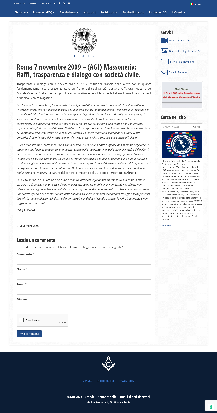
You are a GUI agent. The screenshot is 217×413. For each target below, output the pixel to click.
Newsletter (19, 3)
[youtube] (64, 4)
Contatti (32, 3)
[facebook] (59, 4)
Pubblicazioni (108, 12)
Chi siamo (20, 12)
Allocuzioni (89, 12)
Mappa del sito (105, 381)
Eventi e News (68, 12)
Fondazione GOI (158, 12)
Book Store (45, 3)
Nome (22, 269)
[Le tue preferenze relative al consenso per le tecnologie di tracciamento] (211, 407)
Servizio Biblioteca (133, 12)
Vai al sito (166, 225)
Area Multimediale (179, 40)
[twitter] (54, 4)
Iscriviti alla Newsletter (182, 61)
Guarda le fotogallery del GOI (185, 51)
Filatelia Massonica (179, 72)
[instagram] (68, 4)
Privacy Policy (126, 381)
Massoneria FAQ (43, 12)
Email (22, 284)
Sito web (22, 299)
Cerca (197, 127)
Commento (25, 254)
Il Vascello (178, 12)
